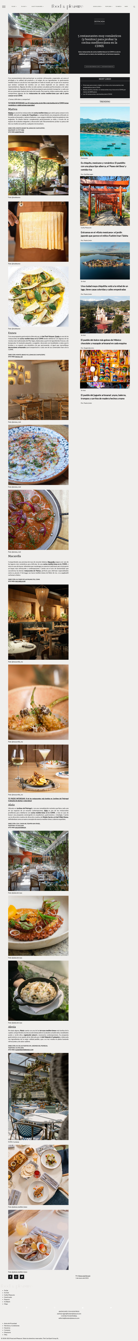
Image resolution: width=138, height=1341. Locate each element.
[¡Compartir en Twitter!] (22, 79)
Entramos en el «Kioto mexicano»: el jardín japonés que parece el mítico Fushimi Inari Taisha (113, 139)
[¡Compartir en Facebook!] (10, 79)
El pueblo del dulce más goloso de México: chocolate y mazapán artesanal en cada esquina (113, 175)
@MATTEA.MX (24, 149)
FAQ (65, 1323)
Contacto (48, 1323)
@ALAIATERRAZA (26, 840)
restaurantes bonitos (107, 66)
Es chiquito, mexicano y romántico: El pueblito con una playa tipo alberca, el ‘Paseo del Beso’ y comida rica (112, 121)
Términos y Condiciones (25, 1323)
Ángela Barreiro (106, 179)
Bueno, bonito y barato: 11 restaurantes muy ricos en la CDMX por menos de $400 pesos (103, 93)
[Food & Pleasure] (67, 6)
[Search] (134, 7)
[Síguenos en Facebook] (61, 1302)
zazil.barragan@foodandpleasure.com (69, 1312)
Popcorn (108, 6)
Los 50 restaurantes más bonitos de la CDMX (100, 98)
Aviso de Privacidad (9, 1323)
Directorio (57, 1323)
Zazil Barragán (105, 126)
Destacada (99, 21)
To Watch (118, 6)
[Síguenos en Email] (72, 1302)
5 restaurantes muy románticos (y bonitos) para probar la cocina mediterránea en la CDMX (99, 41)
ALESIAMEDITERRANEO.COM (31, 1058)
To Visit (23, 6)
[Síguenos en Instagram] (66, 1302)
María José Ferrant (18, 86)
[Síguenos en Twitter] (77, 1302)
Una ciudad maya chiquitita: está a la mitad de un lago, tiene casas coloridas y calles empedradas (113, 157)
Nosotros (39, 1323)
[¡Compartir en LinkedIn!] (16, 79)
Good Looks (97, 6)
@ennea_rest (24, 377)
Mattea (11, 130)
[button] (3, 6)
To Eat (14, 6)
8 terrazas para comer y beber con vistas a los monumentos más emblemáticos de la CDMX (105, 87)
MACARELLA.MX (25, 599)
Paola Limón (105, 143)
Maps (126, 6)
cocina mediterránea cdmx (92, 66)
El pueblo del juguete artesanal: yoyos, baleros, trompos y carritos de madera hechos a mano (113, 193)
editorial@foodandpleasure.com (69, 1316)
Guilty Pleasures (37, 6)
